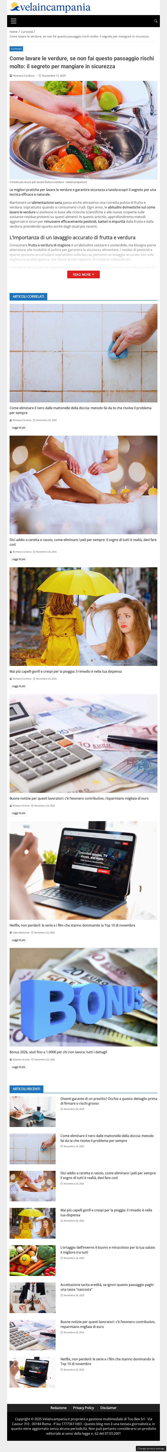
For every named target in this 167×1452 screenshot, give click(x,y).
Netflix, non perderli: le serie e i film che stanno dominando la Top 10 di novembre (72, 925)
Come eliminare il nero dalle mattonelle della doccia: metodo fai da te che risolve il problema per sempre (107, 1138)
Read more (82, 274)
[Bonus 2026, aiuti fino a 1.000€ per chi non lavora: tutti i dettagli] (83, 997)
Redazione (59, 1408)
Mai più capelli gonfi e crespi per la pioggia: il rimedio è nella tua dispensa (66, 671)
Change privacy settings (151, 1448)
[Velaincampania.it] (50, 7)
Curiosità (16, 49)
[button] (155, 21)
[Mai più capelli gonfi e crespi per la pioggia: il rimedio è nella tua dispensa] (83, 616)
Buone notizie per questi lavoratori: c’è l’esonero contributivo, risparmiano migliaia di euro (79, 798)
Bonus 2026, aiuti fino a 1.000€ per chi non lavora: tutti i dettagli (58, 1052)
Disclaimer (108, 1408)
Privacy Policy (83, 1408)
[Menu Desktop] (14, 21)
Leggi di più (18, 427)
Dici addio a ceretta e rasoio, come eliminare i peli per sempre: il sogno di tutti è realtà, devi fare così (108, 1175)
